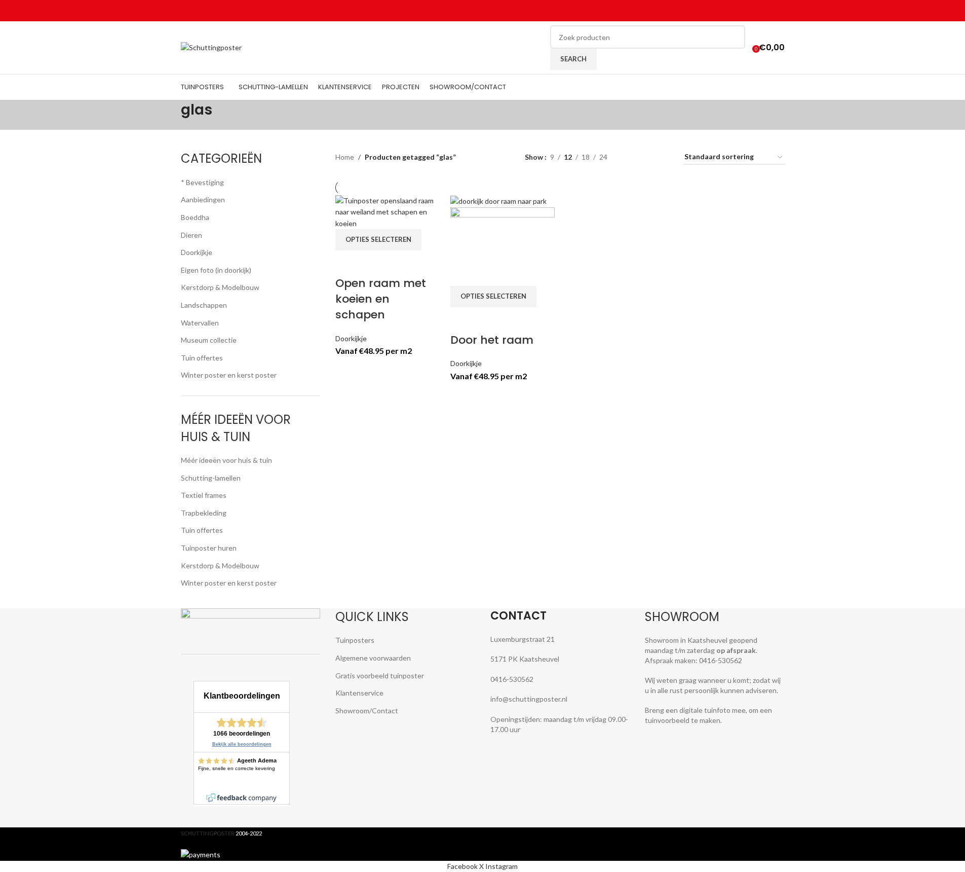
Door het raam (491, 340)
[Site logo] (211, 47)
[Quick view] (375, 263)
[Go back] (168, 115)
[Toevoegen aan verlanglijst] (401, 263)
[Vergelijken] (348, 263)
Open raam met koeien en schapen (380, 298)
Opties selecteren (378, 239)
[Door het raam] (498, 200)
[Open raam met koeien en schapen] (387, 211)
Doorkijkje (351, 338)
